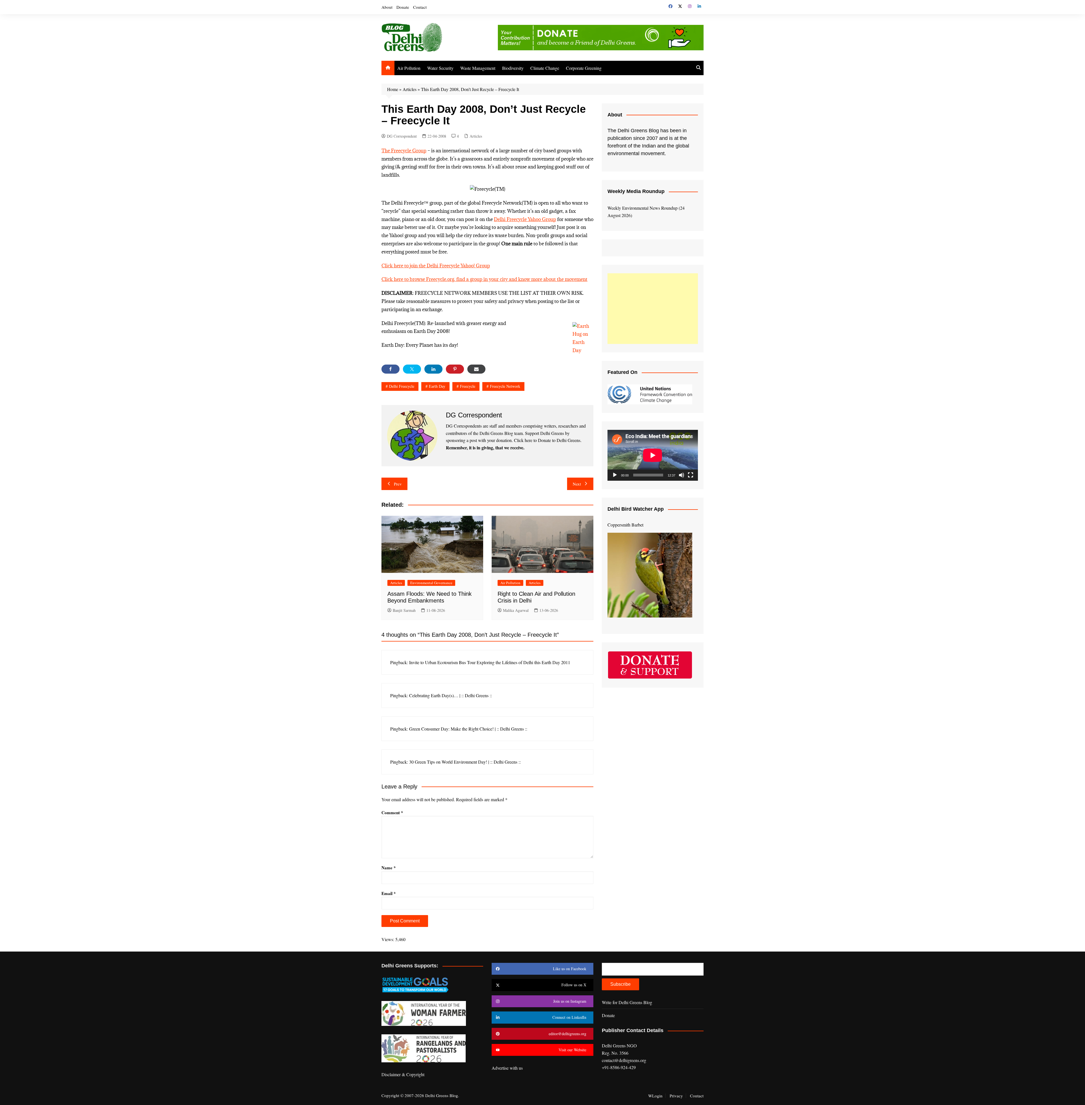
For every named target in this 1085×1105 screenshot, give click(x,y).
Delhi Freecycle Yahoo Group (525, 219)
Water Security (440, 68)
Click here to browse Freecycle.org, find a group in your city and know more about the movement (484, 279)
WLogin (655, 1095)
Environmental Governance (431, 582)
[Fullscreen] (690, 475)
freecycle (467, 386)
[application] (652, 455)
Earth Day (437, 386)
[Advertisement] (652, 308)
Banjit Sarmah (404, 610)
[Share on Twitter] (412, 369)
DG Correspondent (402, 136)
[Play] (615, 475)
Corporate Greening (584, 68)
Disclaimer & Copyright (402, 1074)
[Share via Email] (476, 369)
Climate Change (544, 68)
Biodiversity (513, 68)
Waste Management (477, 68)
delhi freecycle (401, 386)
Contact (420, 7)
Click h (389, 266)
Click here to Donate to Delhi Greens (547, 440)
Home (392, 89)
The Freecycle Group (403, 151)
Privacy (676, 1095)
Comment (392, 812)
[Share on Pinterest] (455, 369)
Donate (402, 7)
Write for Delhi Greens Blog (627, 1002)
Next (577, 484)
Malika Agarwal (516, 610)
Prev (398, 484)
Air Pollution (408, 68)
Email (388, 893)
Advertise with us (507, 1068)
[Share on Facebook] (390, 369)
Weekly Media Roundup (636, 191)
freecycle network (505, 386)
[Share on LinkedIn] (433, 369)
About (386, 7)
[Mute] (681, 475)
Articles (409, 89)
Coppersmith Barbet (625, 525)
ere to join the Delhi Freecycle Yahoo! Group (443, 266)
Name (388, 867)
